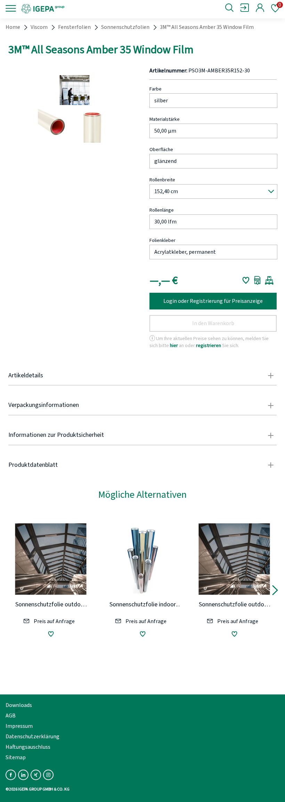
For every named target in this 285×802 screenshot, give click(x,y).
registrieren (208, 345)
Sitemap (16, 757)
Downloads (19, 705)
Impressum (19, 726)
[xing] (36, 775)
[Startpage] (67, 8)
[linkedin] (23, 775)
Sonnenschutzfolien (125, 27)
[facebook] (11, 775)
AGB (11, 716)
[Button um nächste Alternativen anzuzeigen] (275, 591)
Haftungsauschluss (28, 747)
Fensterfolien (74, 27)
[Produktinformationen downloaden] (257, 280)
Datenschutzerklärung (32, 736)
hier (174, 345)
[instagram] (48, 775)
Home (13, 27)
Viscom (39, 27)
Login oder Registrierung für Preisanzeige (213, 301)
